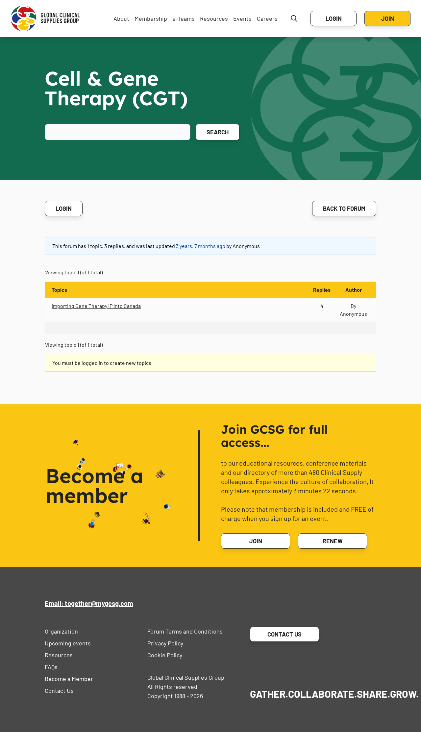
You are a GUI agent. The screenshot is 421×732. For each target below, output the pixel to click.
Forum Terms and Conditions (185, 631)
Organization (61, 631)
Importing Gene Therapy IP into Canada (96, 306)
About (121, 18)
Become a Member (69, 678)
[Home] (45, 18)
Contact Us (59, 690)
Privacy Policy (165, 643)
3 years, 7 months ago (200, 246)
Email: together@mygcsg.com (89, 603)
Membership (151, 18)
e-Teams (183, 18)
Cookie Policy (164, 655)
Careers (267, 18)
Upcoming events (68, 643)
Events (242, 18)
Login (334, 18)
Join (387, 18)
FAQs (51, 666)
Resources (214, 18)
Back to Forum (344, 208)
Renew (333, 541)
